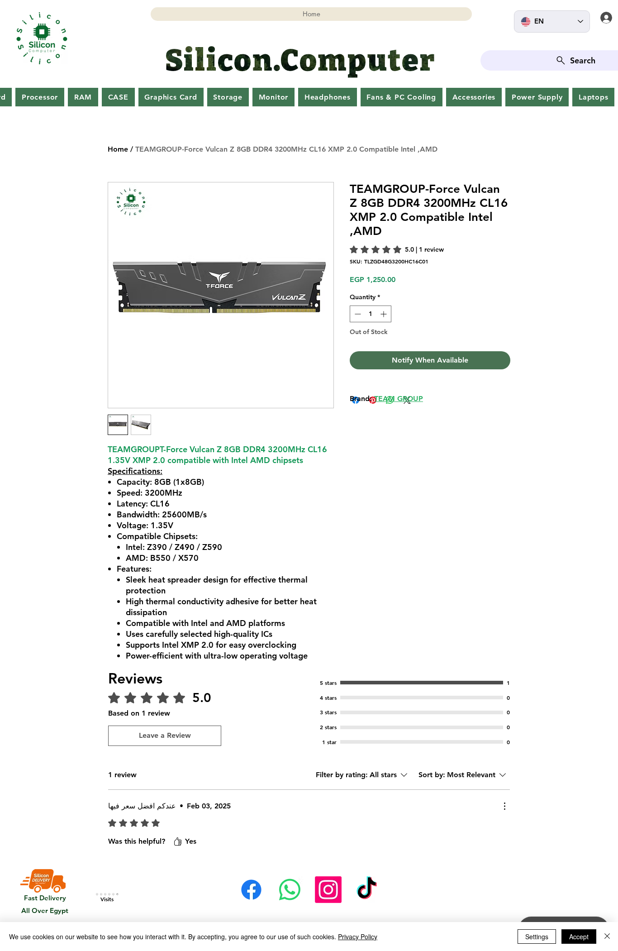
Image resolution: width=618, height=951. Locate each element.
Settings (536, 936)
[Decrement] (356, 314)
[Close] (607, 936)
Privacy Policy (357, 936)
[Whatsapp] (289, 889)
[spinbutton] (370, 314)
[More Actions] (504, 806)
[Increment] (384, 314)
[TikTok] (366, 889)
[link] (397, 249)
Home (118, 149)
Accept (579, 936)
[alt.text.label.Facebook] (251, 889)
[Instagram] (328, 889)
